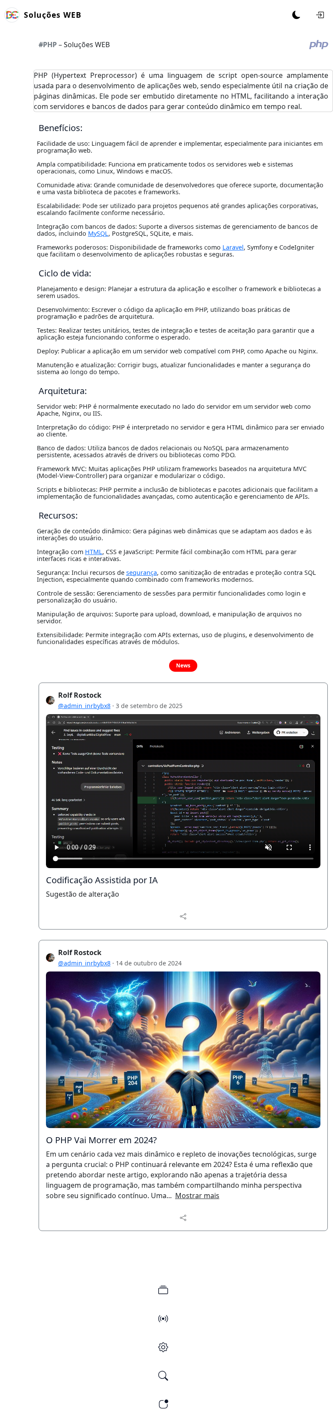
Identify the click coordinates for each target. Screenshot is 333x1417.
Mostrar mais (197, 1195)
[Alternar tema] (296, 15)
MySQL (98, 233)
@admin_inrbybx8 (84, 706)
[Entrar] (319, 15)
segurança (141, 572)
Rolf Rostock (79, 695)
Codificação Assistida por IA (102, 880)
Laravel (233, 247)
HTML (93, 552)
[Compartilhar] (182, 916)
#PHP (48, 44)
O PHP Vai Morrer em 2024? (101, 1140)
